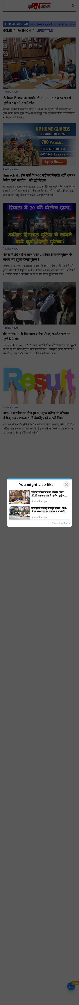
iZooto (67, 523)
